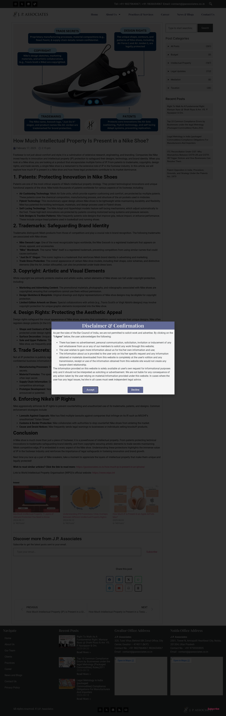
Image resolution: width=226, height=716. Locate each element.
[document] (113, 358)
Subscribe (213, 708)
